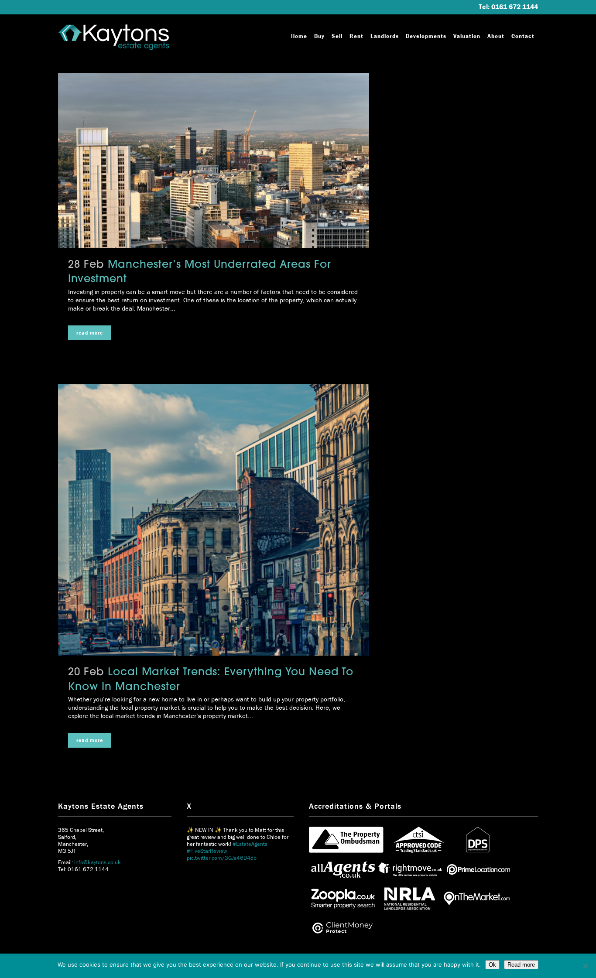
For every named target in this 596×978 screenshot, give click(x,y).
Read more (521, 964)
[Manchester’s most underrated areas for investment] (213, 160)
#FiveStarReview (207, 851)
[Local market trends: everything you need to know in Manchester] (213, 520)
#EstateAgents (250, 844)
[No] (585, 965)
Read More (89, 332)
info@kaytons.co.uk (97, 862)
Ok (492, 964)
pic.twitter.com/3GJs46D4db (222, 858)
